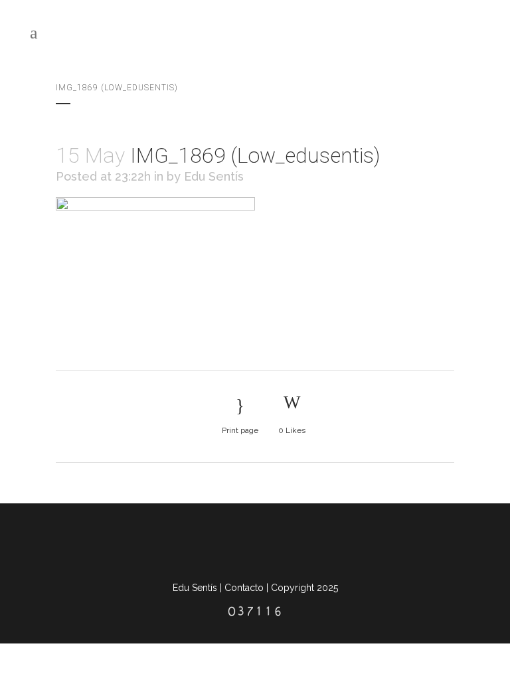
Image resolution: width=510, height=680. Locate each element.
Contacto (244, 587)
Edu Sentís (214, 176)
